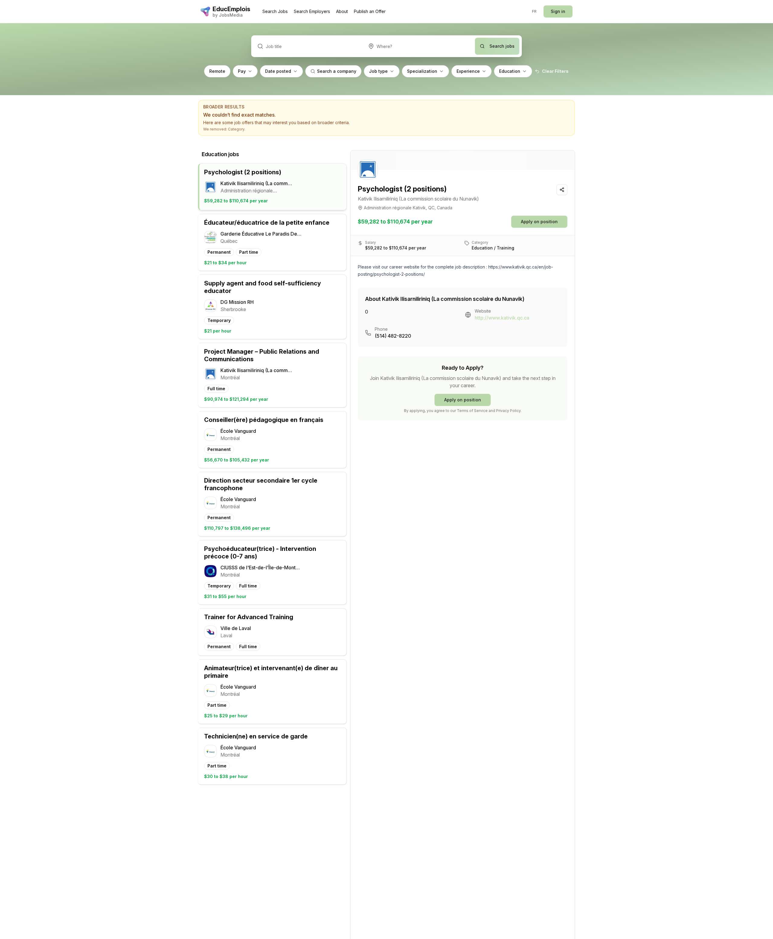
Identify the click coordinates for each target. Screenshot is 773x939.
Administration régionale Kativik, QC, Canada (408, 207)
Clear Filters (555, 71)
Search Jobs (275, 11)
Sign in (558, 11)
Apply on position (539, 221)
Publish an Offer (370, 11)
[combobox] (418, 46)
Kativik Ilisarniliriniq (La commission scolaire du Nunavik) (418, 199)
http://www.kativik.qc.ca (502, 318)
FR (534, 11)
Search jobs (502, 46)
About (342, 11)
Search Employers (312, 11)
